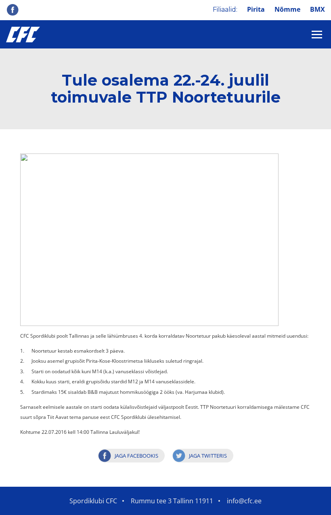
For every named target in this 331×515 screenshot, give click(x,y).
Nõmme (287, 9)
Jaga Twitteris (208, 455)
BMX (317, 9)
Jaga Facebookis (136, 455)
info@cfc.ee (244, 500)
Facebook (12, 9)
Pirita (256, 9)
